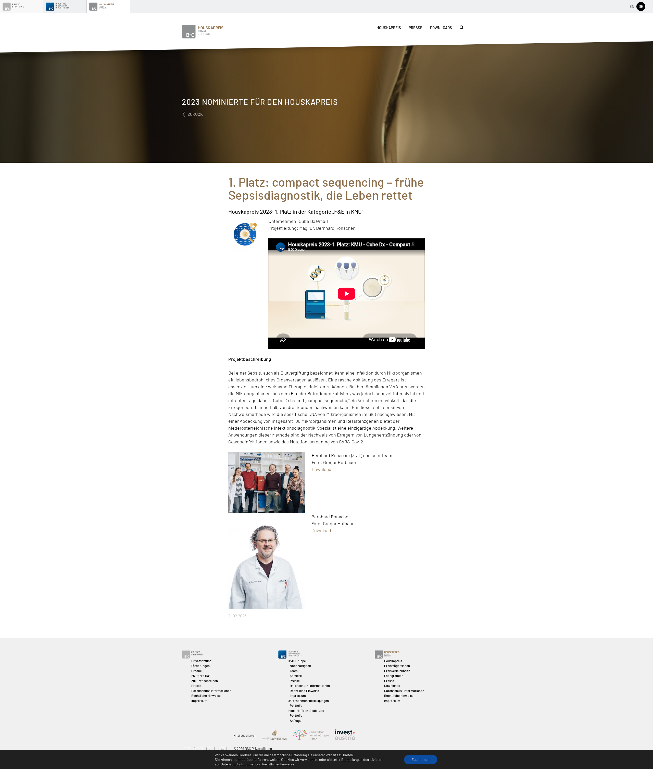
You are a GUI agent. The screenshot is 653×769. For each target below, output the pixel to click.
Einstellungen (351, 759)
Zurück (195, 114)
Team (294, 671)
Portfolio (296, 705)
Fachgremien (393, 676)
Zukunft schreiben (204, 681)
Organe (196, 671)
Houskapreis (388, 27)
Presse (415, 27)
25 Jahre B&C (201, 676)
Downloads (441, 27)
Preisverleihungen (397, 671)
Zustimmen (421, 759)
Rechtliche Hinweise (206, 696)
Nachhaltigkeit (300, 666)
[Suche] (461, 27)
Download (321, 469)
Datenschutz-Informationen (211, 691)
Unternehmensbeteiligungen (308, 701)
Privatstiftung (201, 661)
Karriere (296, 676)
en (632, 6)
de (641, 6)
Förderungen (200, 666)
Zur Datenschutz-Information (237, 764)
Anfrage (296, 721)
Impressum (199, 701)
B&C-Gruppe (297, 661)
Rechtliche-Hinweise (278, 764)
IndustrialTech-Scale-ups (306, 711)
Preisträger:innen (397, 666)
